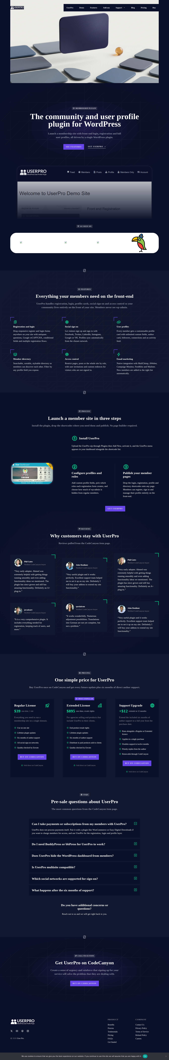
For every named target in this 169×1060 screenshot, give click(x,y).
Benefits (111, 1025)
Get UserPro (115, 509)
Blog (133, 8)
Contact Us (139, 1025)
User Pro (20, 1038)
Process (111, 1028)
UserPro (70, 8)
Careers (138, 1039)
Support (119, 8)
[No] (166, 1056)
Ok (145, 1056)
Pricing (144, 8)
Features (93, 8)
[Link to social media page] (11, 1031)
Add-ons (106, 8)
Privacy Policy (141, 1028)
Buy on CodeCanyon (32, 757)
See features (74, 147)
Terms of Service (142, 1032)
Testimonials (113, 1032)
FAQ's (110, 1039)
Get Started (112, 1042)
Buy (154, 8)
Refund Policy (141, 1035)
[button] (84, 824)
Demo (81, 8)
